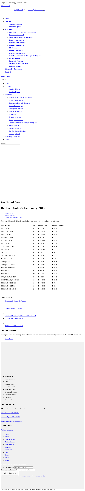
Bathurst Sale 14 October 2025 (14, 308)
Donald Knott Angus (15, 106)
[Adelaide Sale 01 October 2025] (7, 323)
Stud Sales (8, 94)
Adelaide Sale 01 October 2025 (14, 326)
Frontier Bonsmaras (15, 111)
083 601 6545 (10, 417)
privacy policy (26, 476)
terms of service (40, 476)
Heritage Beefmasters (16, 120)
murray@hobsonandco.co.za (36, 10)
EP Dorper (12, 114)
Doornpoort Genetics (16, 108)
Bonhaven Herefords (16, 100)
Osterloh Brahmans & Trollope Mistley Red (23, 122)
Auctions (8, 86)
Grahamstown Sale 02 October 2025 (15, 318)
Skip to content (5, 6)
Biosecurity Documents (12, 136)
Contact (7, 139)
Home (7, 83)
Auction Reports (14, 92)
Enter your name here (7, 467)
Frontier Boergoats (15, 117)
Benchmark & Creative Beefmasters (20, 97)
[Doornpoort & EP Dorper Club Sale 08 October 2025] (7, 313)
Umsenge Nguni (14, 134)
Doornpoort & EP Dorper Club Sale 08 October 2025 (20, 316)
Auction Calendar (15, 89)
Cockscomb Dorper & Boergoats (19, 103)
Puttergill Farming (15, 128)
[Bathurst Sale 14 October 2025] (7, 306)
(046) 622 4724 (18, 10)
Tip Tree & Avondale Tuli (17, 131)
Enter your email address (8, 470)
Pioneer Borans (14, 125)
